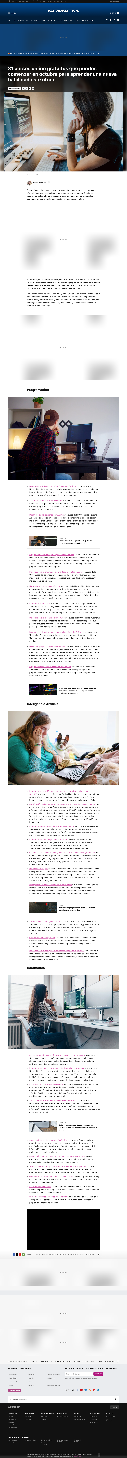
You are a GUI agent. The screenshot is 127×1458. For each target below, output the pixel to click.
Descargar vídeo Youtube (63, 1361)
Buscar (115, 1399)
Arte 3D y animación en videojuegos (45, 500)
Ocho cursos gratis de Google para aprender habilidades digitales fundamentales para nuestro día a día (78, 1127)
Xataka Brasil (12, 1443)
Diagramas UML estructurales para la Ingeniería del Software (56, 632)
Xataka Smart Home (15, 1425)
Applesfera (12, 1422)
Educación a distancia (77, 1254)
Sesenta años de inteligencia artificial (46, 921)
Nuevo (113, 13)
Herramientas (13, 1378)
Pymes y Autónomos (109, 1420)
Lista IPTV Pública (96, 1361)
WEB (78, 20)
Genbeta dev (51, 1378)
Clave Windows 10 (46, 1361)
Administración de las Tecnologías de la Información (52, 1100)
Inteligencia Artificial (53, 1385)
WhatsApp (31, 1385)
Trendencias (93, 1416)
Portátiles (61, 53)
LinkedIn (98, 1389)
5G (77, 53)
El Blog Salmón (110, 1416)
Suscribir (98, 1374)
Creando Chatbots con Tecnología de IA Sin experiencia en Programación (62, 852)
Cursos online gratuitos (50, 1254)
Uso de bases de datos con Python (44, 586)
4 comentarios (15, 88)
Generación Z (39, 53)
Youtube (81, 1389)
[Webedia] (14, 1406)
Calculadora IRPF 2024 (81, 1361)
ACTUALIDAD (18, 20)
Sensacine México (46, 1440)
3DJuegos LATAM (30, 1440)
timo (48, 1382)
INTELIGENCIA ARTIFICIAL (36, 20)
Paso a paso (12, 1374)
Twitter (107, 20)
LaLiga (97, 53)
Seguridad (31, 1378)
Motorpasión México (77, 1440)
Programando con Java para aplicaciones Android (51, 555)
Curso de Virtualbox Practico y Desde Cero (48, 1197)
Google (83, 53)
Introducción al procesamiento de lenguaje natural (51, 826)
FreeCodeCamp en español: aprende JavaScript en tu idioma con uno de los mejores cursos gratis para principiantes (77, 690)
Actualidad (31, 1374)
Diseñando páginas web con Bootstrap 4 (47, 646)
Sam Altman (28, 53)
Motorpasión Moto (79, 1419)
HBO (53, 53)
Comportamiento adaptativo (42, 938)
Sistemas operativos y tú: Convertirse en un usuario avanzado (57, 1055)
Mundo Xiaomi (13, 1427)
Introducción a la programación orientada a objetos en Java (55, 572)
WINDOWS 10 (69, 20)
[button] (41, 182)
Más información (78, 1456)
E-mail (33, 88)
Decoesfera (93, 1419)
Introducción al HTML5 (39, 603)
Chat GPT (26, 1361)
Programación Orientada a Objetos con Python (50, 667)
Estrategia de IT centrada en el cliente (46, 1084)
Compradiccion (94, 1422)
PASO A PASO (87, 20)
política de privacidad (91, 1378)
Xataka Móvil (12, 1419)
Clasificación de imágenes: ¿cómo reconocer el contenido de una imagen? (62, 804)
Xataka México (13, 1440)
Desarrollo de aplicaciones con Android (46, 515)
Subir (113, 1407)
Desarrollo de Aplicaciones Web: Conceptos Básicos (52, 486)
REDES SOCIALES (55, 20)
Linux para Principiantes (40, 1187)
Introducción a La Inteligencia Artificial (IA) (48, 839)
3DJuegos (28, 1416)
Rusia (47, 53)
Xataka (11, 1416)
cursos (64, 1254)
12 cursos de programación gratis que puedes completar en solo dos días (77, 909)
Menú (13, 13)
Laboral (30, 1382)
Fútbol (90, 53)
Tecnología (69, 53)
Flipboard (110, 20)
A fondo (37, 1254)
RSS (89, 1389)
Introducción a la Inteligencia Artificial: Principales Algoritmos (56, 951)
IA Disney (35, 1361)
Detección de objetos (38, 869)
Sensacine (44, 1416)
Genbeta (63, 11)
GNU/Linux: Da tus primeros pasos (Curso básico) (51, 1176)
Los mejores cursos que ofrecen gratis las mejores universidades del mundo (75, 542)
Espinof (43, 1419)
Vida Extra (28, 1419)
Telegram (118, 20)
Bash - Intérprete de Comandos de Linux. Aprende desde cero (57, 1156)
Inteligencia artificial (53, 1374)
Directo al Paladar (62, 1416)
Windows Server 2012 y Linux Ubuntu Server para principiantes (57, 1166)
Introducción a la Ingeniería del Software (47, 618)
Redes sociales (13, 1382)
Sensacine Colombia (44, 1443)
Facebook (114, 20)
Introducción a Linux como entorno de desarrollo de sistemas (56, 1068)
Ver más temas (14, 1390)
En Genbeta (62, 538)
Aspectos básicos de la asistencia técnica (48, 1140)
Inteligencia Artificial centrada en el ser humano (50, 885)
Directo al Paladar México (62, 1440)
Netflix (11, 1385)
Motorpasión (77, 1416)
